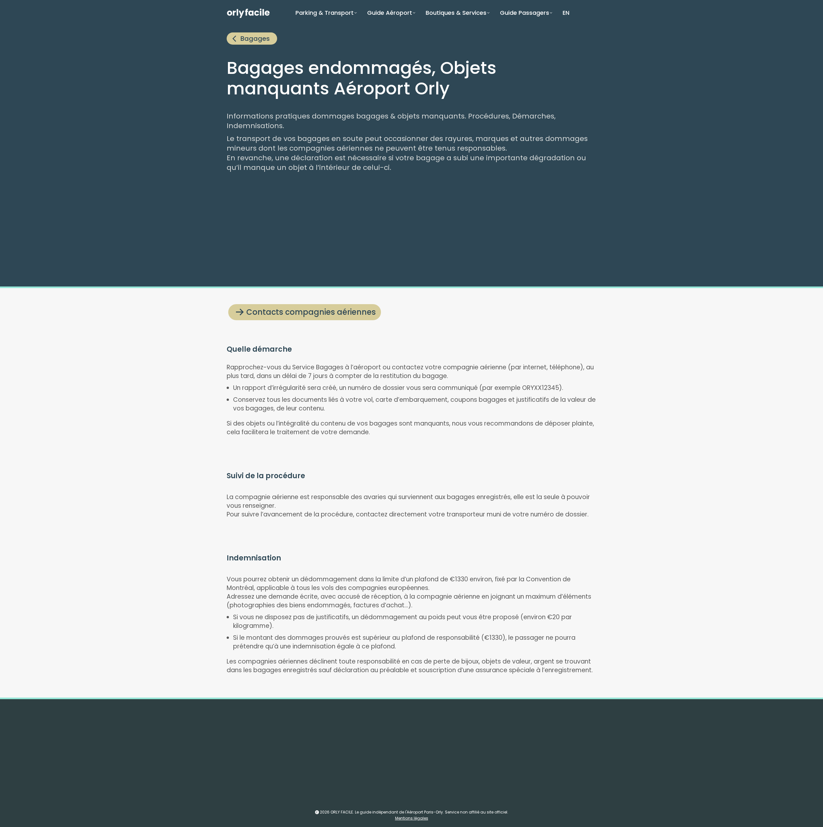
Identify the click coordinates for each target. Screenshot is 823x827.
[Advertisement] (419, 230)
